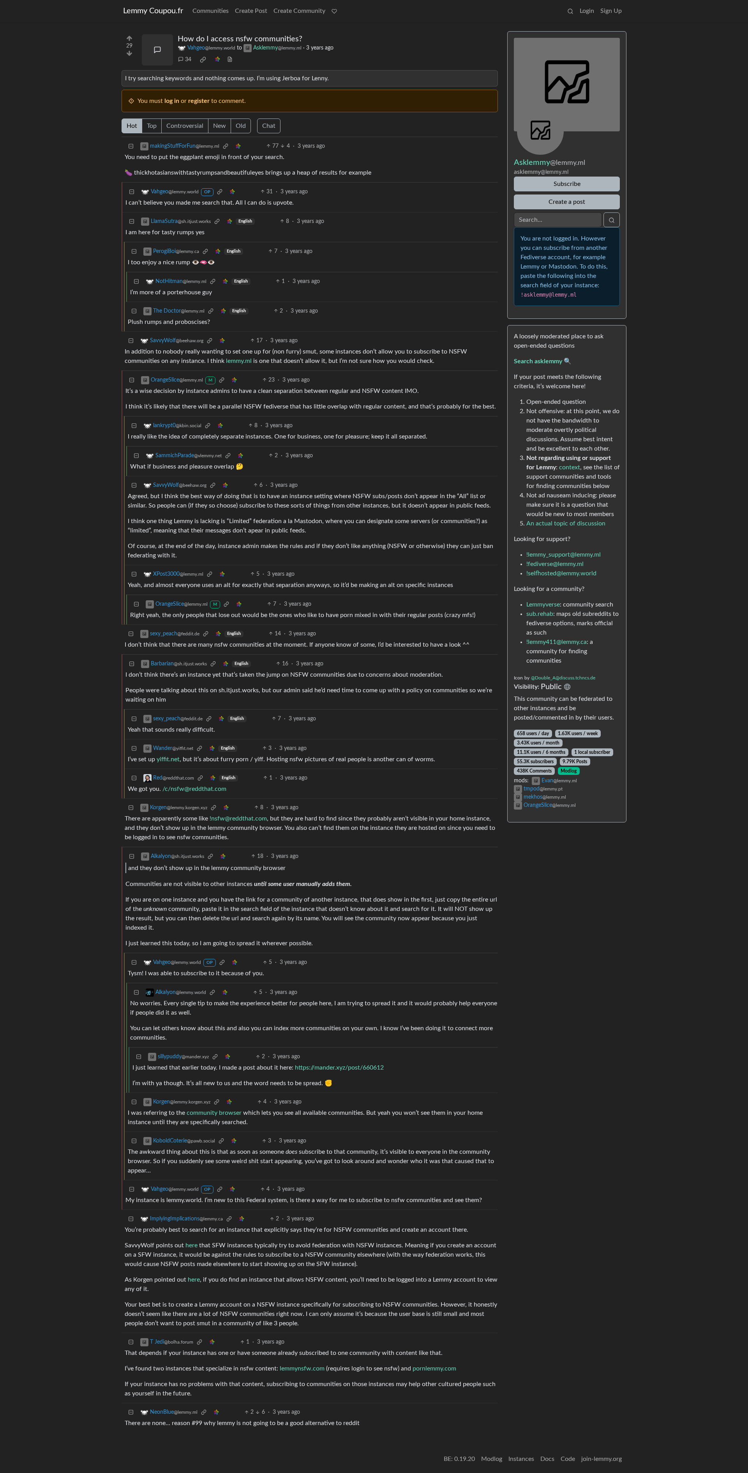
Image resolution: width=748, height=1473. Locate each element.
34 (188, 59)
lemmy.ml (239, 361)
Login (587, 11)
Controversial (184, 126)
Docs (547, 1459)
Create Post (251, 11)
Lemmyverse (543, 604)
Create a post (567, 202)
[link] (203, 59)
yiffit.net (168, 759)
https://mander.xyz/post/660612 (339, 1068)
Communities (210, 11)
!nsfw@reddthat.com (238, 818)
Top (152, 126)
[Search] (570, 11)
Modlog (569, 771)
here (191, 1245)
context (569, 467)
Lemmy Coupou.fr (153, 11)
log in (171, 101)
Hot (132, 126)
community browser (214, 1113)
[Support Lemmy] (334, 11)
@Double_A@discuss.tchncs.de (563, 677)
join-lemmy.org (601, 1459)
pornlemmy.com (434, 1368)
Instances (521, 1459)
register (199, 101)
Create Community (299, 11)
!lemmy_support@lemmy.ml (563, 555)
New (219, 126)
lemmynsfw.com (302, 1368)
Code (568, 1459)
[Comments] (157, 49)
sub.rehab (539, 614)
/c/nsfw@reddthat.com (194, 789)
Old (241, 126)
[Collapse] (131, 146)
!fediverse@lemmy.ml (555, 564)
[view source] (230, 59)
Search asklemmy (538, 361)
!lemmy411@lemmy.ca (556, 642)
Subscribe (567, 184)
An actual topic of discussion (565, 523)
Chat (268, 126)
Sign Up (611, 11)
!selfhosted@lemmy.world (561, 573)
